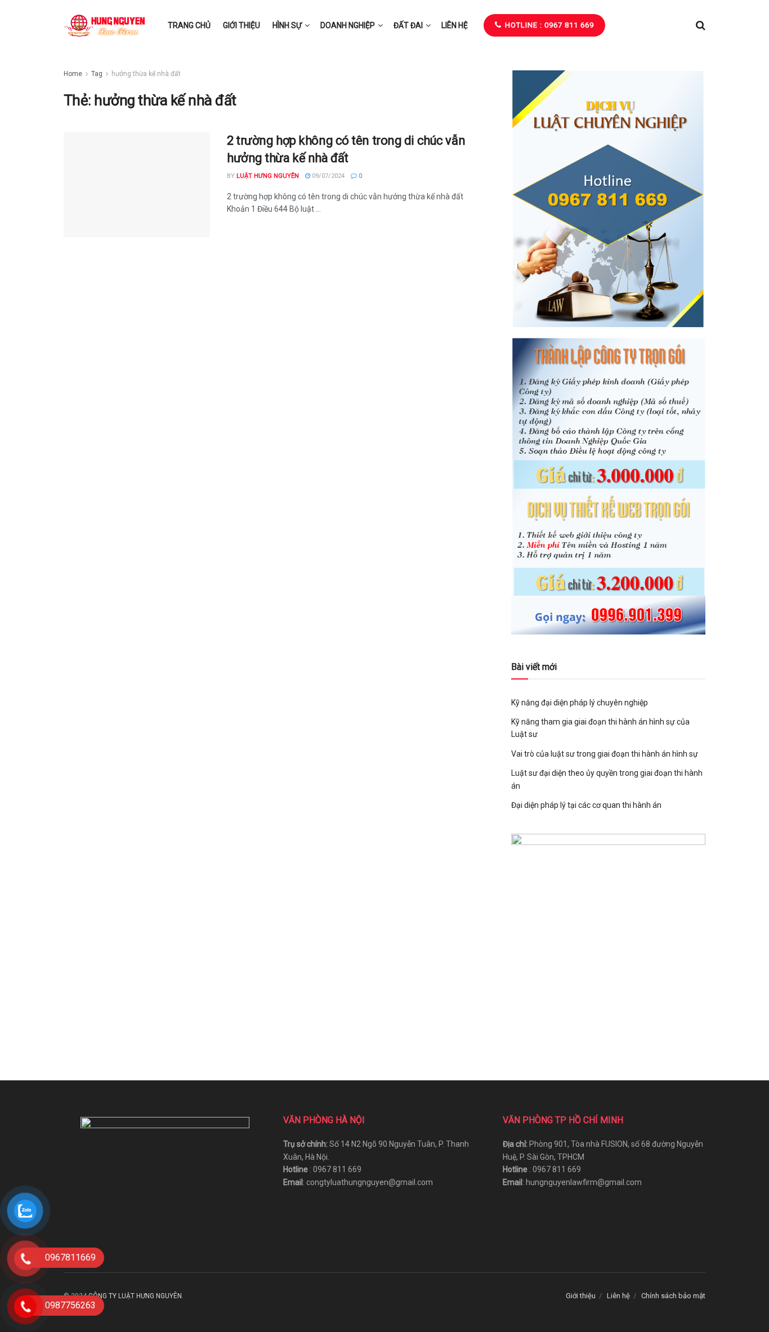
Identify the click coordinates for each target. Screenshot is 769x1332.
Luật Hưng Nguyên (267, 176)
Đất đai (408, 25)
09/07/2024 (327, 176)
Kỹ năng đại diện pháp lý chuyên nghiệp (579, 702)
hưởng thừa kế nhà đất (146, 74)
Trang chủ (189, 25)
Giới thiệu (241, 25)
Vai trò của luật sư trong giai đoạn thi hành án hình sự (604, 753)
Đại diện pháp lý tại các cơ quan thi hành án (586, 805)
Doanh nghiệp (347, 25)
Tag (96, 74)
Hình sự (287, 25)
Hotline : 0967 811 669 (548, 25)
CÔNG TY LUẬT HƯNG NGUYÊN (135, 1296)
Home (73, 74)
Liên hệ (454, 25)
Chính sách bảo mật (673, 1295)
